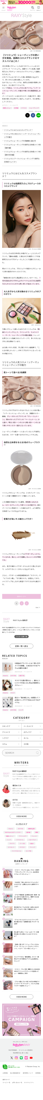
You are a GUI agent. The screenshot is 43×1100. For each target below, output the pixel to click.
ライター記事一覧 (21, 636)
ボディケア (28, 732)
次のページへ (21, 596)
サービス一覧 (6, 1082)
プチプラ (11, 843)
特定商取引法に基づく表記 (20, 1053)
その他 (26, 744)
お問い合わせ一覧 (17, 1082)
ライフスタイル (16, 851)
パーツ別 (22, 843)
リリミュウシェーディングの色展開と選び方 (20, 141)
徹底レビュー (7, 108)
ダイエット (11, 847)
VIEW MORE (21, 816)
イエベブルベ (32, 840)
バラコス (23, 108)
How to (5, 675)
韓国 (36, 832)
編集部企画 (31, 829)
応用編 (16, 108)
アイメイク (6, 732)
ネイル (26, 738)
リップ (21, 710)
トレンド (34, 836)
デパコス (22, 847)
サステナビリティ (29, 1082)
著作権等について (28, 1073)
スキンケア (6, 726)
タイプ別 (28, 851)
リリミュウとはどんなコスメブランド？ (18, 130)
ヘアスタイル (19, 840)
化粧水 (32, 843)
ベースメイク (14, 105)
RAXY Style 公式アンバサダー (13, 832)
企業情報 (5, 1073)
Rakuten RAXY (12, 8)
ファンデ (32, 847)
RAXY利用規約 (13, 1050)
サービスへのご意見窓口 (26, 1050)
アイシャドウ (22, 836)
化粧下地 (21, 675)
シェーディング (34, 108)
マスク (13, 693)
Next (38, 607)
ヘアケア (5, 738)
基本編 (28, 832)
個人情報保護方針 (15, 1073)
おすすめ (13, 675)
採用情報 (37, 1073)
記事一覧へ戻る (21, 646)
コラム (4, 744)
